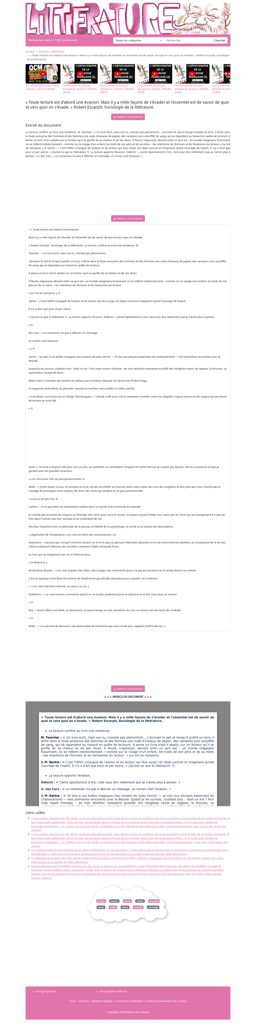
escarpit (138, 907)
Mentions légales (102, 1001)
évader (140, 901)
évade (113, 907)
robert (125, 907)
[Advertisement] (128, 188)
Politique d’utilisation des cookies (166, 1001)
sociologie (153, 907)
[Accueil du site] (128, 17)
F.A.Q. (72, 1001)
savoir (101, 907)
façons (127, 901)
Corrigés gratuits (45, 991)
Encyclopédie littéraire (113, 991)
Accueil (30, 51)
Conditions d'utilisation (129, 1001)
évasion (114, 901)
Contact (83, 1001)
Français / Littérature (51, 51)
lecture (101, 901)
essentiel (154, 901)
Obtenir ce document (129, 117)
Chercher (219, 40)
